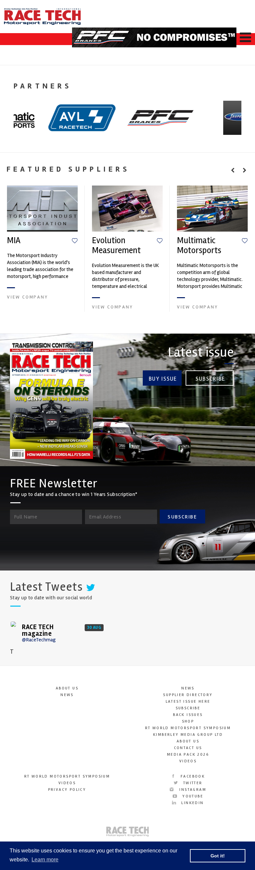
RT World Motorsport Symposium (188, 728)
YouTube (192, 796)
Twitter (191, 783)
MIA (14, 240)
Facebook (192, 776)
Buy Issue (163, 378)
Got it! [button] (218, 855)
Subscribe (210, 378)
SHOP (188, 721)
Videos (188, 761)
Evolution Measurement (116, 245)
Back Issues (188, 714)
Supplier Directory (187, 694)
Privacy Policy (67, 789)
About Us (67, 688)
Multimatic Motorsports (199, 245)
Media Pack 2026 (188, 754)
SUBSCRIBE (182, 517)
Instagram (192, 789)
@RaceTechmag (39, 639)
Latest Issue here (188, 701)
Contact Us (188, 747)
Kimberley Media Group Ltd (188, 734)
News (67, 694)
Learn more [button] (45, 859)
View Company (27, 297)
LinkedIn (192, 802)
